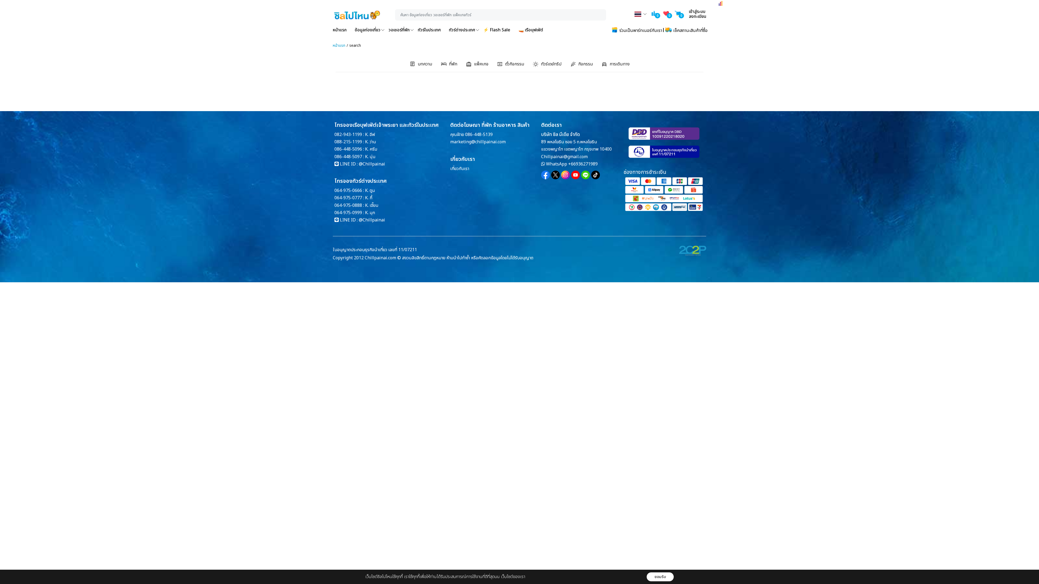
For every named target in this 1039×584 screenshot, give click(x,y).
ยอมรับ (660, 577)
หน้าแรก (340, 30)
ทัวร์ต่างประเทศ (462, 30)
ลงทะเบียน (697, 16)
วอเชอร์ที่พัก (399, 30)
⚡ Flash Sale (496, 30)
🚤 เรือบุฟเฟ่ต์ (530, 30)
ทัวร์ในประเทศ (429, 30)
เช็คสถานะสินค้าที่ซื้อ (690, 30)
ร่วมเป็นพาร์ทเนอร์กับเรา (640, 30)
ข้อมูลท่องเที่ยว (367, 30)
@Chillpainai (372, 164)
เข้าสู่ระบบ (697, 11)
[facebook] (545, 175)
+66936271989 (583, 164)
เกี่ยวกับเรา (459, 168)
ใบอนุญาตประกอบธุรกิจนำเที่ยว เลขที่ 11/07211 (375, 250)
